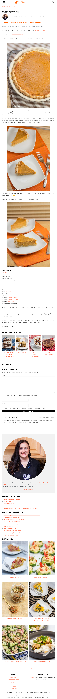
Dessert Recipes (10, 6)
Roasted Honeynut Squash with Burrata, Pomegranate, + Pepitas (21, 508)
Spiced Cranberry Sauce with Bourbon (14, 533)
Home (3, 6)
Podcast (14, 684)
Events (13, 681)
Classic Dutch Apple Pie (10, 528)
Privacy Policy (13, 688)
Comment (5, 375)
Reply (51, 426)
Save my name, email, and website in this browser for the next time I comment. (25, 408)
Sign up (32, 677)
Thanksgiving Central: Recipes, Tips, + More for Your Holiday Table (22, 515)
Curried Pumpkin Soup (10, 503)
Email (4, 403)
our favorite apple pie (17, 34)
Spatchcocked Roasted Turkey (12, 521)
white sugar (8, 291)
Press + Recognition (14, 679)
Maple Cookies (8, 501)
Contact (14, 686)
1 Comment (47, 16)
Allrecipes (4, 272)
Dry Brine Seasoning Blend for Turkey (14, 519)
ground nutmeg (13, 297)
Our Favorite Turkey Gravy (11, 524)
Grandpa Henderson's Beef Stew (12, 499)
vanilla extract (12, 301)
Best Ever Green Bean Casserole (12, 530)
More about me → (28, 489)
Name (4, 398)
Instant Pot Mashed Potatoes (11, 535)
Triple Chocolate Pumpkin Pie (11, 517)
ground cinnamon (13, 299)
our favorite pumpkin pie (41, 30)
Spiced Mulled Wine (9, 526)
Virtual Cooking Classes (14, 683)
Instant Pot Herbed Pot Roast (11, 506)
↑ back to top (28, 668)
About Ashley (13, 677)
